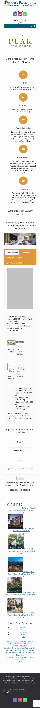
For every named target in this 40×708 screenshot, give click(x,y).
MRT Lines (23, 632)
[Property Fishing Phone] (25, 14)
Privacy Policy (7, 692)
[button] (31, 26)
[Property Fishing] (20, 3)
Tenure (23, 630)
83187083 (30, 482)
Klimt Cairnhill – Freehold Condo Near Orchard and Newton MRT (21, 551)
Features (23, 628)
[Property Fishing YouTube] (20, 14)
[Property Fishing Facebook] (15, 14)
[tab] (12, 252)
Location (23, 634)
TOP (23, 637)
